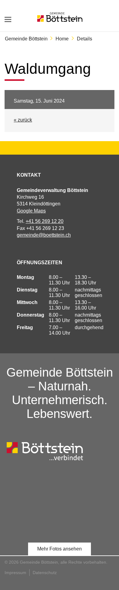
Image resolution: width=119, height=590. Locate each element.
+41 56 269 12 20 (44, 221)
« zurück (23, 119)
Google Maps (31, 210)
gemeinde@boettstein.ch (44, 235)
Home (62, 38)
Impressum (15, 572)
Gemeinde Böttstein (26, 38)
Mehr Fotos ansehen (59, 548)
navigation (8, 19)
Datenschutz (45, 572)
